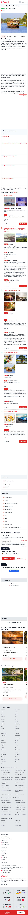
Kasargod (17, 745)
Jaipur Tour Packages (19, 785)
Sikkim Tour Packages (19, 774)
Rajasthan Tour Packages (20, 777)
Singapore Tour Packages (6, 802)
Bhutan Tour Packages (20, 804)
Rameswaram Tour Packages (5, 782)
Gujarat (2, 719)
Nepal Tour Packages (5, 809)
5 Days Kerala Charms (8, 684)
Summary (9, 36)
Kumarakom (3, 735)
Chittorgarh (3, 749)
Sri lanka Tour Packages (6, 812)
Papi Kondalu (4, 738)
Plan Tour (4, 850)
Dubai (2, 714)
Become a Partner (5, 837)
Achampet (17, 738)
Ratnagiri (17, 752)
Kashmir (2, 721)
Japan (16, 719)
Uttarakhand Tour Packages (7, 777)
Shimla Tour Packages (19, 772)
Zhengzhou (3, 756)
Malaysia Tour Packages (6, 814)
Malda (16, 742)
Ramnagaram (18, 759)
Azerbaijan (17, 709)
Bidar (2, 763)
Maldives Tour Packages (6, 804)
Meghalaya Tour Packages (6, 793)
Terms (3, 855)
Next (24, 23)
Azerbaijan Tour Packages (20, 814)
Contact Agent (7, 558)
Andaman (3, 709)
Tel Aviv (2, 747)
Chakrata (3, 759)
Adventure (3, 823)
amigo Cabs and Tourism (19, 43)
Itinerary (16, 36)
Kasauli (2, 740)
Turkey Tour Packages (19, 812)
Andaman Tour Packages (20, 770)
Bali (2, 712)
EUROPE (3, 716)
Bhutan (16, 712)
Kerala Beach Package (9, 647)
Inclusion (22, 36)
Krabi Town (3, 761)
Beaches (3, 820)
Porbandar (3, 742)
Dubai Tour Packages (5, 800)
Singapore (17, 728)
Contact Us (4, 857)
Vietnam (17, 733)
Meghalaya (17, 723)
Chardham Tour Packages (6, 779)
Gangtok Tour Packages (20, 781)
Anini (16, 747)
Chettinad (17, 756)
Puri (16, 726)
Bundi (16, 761)
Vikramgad (17, 735)
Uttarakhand (3, 733)
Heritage (3, 825)
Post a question (14, 570)
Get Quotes (23, 223)
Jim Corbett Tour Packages (21, 787)
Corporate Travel (5, 844)
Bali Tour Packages (19, 800)
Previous (3, 23)
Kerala (3, 10)
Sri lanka (3, 730)
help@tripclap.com (6, 870)
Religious (17, 823)
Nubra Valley (3, 754)
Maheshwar (17, 754)
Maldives (3, 723)
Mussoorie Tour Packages (6, 790)
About (3, 36)
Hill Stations (17, 820)
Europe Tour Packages (20, 809)
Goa (16, 716)
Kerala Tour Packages (8, 666)
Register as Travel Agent (7, 838)
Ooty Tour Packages (5, 787)
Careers (3, 859)
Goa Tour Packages (5, 785)
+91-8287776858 (14, 585)
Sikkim (2, 728)
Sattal (16, 740)
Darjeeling (3, 745)
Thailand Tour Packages (20, 802)
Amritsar (3, 752)
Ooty (2, 726)
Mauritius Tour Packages (20, 807)
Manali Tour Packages (5, 774)
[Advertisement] (14, 62)
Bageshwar (17, 749)
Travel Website (5, 842)
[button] (23, 95)
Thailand (17, 730)
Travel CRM (4, 840)
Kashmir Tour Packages (6, 770)
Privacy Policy (5, 853)
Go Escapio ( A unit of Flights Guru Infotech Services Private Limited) (12, 690)
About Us (4, 851)
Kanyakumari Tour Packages (19, 791)
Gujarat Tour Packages (20, 779)
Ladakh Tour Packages (20, 793)
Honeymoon (18, 825)
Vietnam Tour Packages (6, 807)
